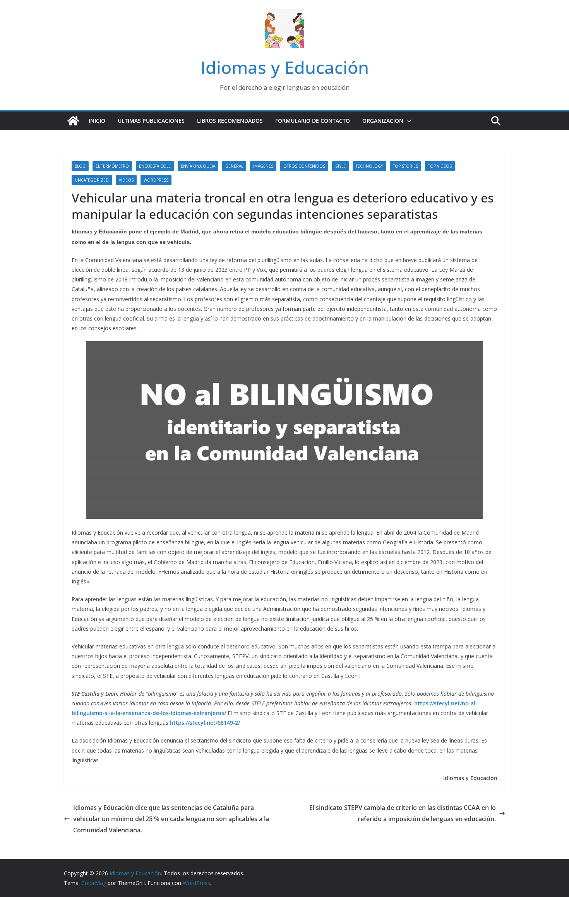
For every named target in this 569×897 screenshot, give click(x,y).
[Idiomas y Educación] (73, 120)
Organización (382, 120)
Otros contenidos (304, 166)
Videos (126, 180)
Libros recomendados (230, 120)
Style (340, 166)
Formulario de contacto (312, 120)
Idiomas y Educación (285, 67)
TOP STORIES (405, 166)
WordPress (156, 180)
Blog (80, 166)
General (234, 166)
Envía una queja (198, 166)
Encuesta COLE (155, 166)
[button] (407, 120)
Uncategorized (92, 180)
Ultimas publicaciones (151, 120)
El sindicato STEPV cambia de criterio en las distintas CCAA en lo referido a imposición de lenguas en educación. (402, 813)
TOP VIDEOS (440, 166)
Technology (369, 166)
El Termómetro (112, 166)
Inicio (97, 120)
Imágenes (263, 166)
